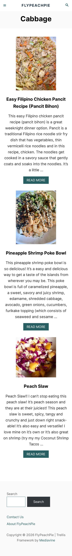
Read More (38, 181)
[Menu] (5, 5)
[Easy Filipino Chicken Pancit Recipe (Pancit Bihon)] (36, 65)
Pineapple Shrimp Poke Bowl (36, 253)
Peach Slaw (36, 386)
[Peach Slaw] (36, 359)
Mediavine (47, 540)
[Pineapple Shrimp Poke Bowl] (36, 219)
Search (12, 494)
